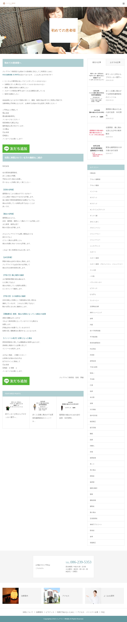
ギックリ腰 (93, 216)
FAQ (103, 612)
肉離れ (92, 446)
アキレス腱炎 (94, 185)
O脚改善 (92, 173)
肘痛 (91, 452)
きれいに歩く (94, 222)
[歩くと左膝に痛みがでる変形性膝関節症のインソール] (43, 405)
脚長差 (92, 476)
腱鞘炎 (92, 506)
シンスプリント (95, 246)
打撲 (91, 385)
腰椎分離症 (93, 488)
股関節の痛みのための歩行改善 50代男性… (69, 416)
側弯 (91, 318)
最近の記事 (96, 62)
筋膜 (91, 440)
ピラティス (93, 288)
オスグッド (93, 203)
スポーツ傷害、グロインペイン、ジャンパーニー (106, 264)
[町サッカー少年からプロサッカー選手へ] (16, 404)
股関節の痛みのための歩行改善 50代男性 (114, 112)
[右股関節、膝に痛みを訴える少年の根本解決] (96, 132)
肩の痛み (93, 470)
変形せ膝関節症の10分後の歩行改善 (114, 148)
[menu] (123, 3)
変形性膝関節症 (95, 343)
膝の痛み (93, 512)
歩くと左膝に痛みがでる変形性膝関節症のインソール (113, 94)
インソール (93, 191)
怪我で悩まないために (66, 612)
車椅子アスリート (96, 524)
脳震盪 (92, 482)
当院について (28, 612)
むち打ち (93, 294)
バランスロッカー (96, 282)
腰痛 (91, 494)
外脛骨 (92, 355)
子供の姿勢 (93, 367)
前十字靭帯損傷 (95, 331)
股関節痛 (93, 458)
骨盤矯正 (93, 543)
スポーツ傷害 (94, 258)
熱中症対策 (93, 415)
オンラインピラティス (97, 209)
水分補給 (93, 409)
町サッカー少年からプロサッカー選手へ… (15, 415)
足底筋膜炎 (93, 518)
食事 (91, 536)
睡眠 (91, 434)
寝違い (92, 373)
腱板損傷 (93, 500)
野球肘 (92, 530)
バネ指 (92, 276)
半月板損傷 (93, 337)
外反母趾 (93, 349)
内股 (91, 325)
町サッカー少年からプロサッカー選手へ (113, 75)
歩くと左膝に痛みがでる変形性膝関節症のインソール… (42, 418)
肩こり (92, 464)
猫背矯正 (93, 421)
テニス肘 (93, 270)
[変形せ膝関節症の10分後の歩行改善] (96, 150)
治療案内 (39, 612)
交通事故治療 (94, 306)
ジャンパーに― (95, 234)
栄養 (91, 403)
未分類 (92, 397)
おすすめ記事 (115, 62)
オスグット (93, 197)
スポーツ (93, 252)
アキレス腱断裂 (95, 179)
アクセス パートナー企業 (87, 612)
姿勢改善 (93, 361)
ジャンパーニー (95, 240)
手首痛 (92, 379)
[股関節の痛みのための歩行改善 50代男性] (70, 405)
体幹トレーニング (96, 312)
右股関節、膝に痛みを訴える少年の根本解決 (113, 130)
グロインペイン (95, 228)
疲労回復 (93, 427)
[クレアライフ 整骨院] (9, 3)
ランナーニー (94, 300)
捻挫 (91, 391)
